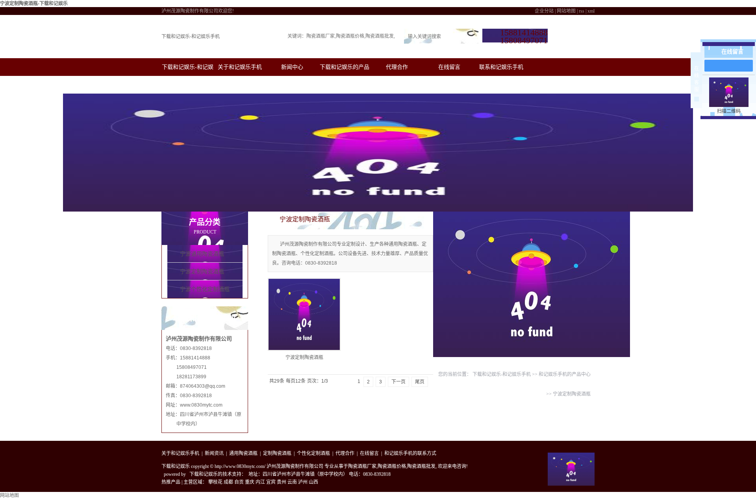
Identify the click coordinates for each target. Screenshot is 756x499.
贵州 (281, 482)
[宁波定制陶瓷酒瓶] (304, 314)
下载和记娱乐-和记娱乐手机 (190, 36)
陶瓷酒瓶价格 (350, 36)
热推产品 (170, 482)
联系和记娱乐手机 (501, 67)
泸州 (303, 482)
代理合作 (397, 67)
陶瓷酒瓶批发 (379, 36)
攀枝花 (215, 482)
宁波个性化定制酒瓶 (205, 289)
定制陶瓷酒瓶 (277, 453)
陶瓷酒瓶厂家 (320, 36)
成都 (228, 482)
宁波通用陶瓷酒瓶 (202, 254)
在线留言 (449, 67)
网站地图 (566, 11)
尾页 (419, 382)
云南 (292, 482)
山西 (313, 482)
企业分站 (544, 11)
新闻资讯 (214, 453)
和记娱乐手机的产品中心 (565, 374)
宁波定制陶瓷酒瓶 (202, 271)
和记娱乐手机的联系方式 (410, 453)
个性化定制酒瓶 (313, 453)
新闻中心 (292, 67)
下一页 (398, 382)
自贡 (239, 482)
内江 (260, 482)
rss (581, 11)
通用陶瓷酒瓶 (243, 453)
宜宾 (271, 482)
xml (591, 11)
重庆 (249, 482)
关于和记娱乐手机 (240, 67)
